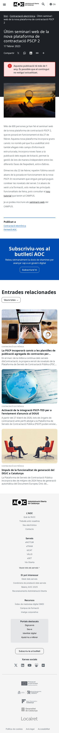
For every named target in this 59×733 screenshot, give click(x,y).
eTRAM (29, 546)
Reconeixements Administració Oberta (29, 591)
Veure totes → (11, 300)
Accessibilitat (44, 729)
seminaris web (37, 202)
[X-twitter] (16, 665)
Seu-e (29, 629)
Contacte (29, 529)
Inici (6, 16)
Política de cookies (14, 729)
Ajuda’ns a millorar (29, 637)
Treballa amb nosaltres (29, 521)
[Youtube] (29, 665)
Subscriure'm (29, 269)
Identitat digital (29, 633)
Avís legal (30, 729)
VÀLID (29, 554)
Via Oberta (29, 562)
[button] (4, 4)
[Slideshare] (36, 665)
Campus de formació (29, 608)
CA (54, 4)
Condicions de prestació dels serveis (29, 583)
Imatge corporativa (29, 612)
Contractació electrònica (22, 16)
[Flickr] (43, 665)
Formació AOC (10, 229)
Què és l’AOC (29, 517)
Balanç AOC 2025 (29, 587)
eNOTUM (29, 542)
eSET (29, 558)
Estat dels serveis (29, 579)
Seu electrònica (29, 525)
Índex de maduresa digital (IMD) (29, 604)
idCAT (29, 550)
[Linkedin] (22, 665)
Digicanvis (29, 625)
